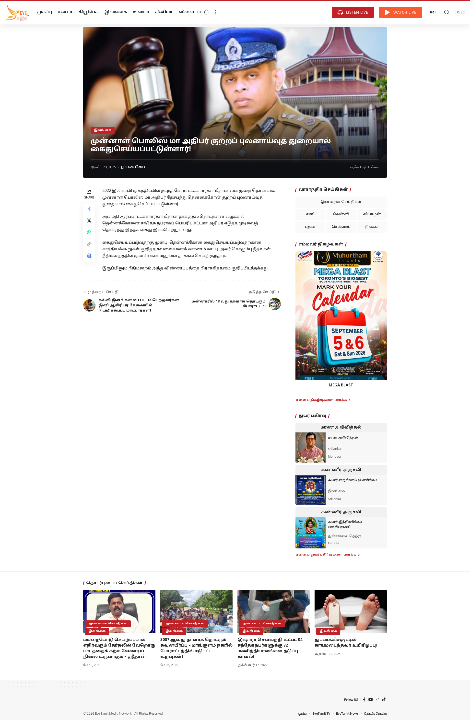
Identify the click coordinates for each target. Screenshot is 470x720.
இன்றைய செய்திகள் (341, 202)
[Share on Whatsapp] (89, 232)
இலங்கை (102, 130)
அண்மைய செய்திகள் (107, 623)
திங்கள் (371, 227)
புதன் (310, 227)
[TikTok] (384, 699)
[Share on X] (89, 221)
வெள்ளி (341, 214)
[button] (302, 317)
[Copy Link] (89, 244)
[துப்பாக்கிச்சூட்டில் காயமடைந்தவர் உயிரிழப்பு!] (351, 611)
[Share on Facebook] (89, 209)
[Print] (89, 256)
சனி (310, 214)
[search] (446, 12)
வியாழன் (372, 214)
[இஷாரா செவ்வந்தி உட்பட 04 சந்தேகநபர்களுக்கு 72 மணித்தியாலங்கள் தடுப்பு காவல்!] (273, 611)
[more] (215, 12)
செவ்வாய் (341, 227)
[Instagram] (377, 699)
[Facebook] (364, 699)
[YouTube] (370, 699)
